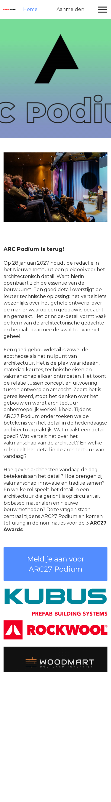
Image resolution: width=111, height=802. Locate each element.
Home (30, 9)
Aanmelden (70, 9)
